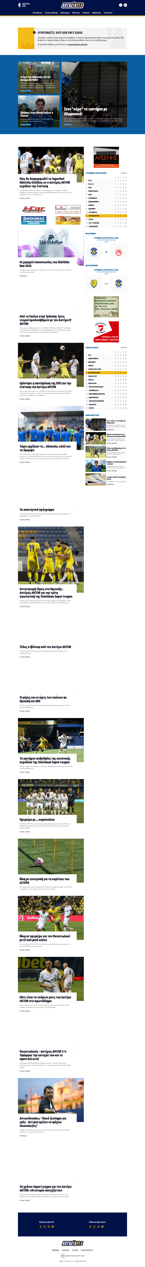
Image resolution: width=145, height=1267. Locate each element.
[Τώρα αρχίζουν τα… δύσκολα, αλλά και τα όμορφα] (51, 428)
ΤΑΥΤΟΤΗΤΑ (75, 1250)
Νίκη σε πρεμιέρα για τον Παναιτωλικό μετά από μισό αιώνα (45, 938)
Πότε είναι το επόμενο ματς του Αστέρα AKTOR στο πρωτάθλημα (45, 999)
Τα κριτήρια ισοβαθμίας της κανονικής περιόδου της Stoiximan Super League (45, 760)
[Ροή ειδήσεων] (120, 5)
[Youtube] (52, 1227)
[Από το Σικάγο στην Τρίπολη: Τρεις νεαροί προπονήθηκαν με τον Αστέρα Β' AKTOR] (51, 301)
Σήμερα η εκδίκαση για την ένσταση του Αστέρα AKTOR (116, 435)
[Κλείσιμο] (124, 30)
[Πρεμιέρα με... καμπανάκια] (51, 801)
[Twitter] (44, 1227)
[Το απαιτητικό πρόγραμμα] (51, 491)
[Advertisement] (33, 209)
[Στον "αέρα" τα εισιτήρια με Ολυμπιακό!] (96, 424)
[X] (94, 1227)
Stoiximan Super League (96, 173)
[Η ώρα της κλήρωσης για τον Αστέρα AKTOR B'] (96, 452)
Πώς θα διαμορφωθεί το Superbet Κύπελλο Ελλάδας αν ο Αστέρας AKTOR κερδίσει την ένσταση (45, 182)
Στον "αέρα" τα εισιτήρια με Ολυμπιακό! (85, 111)
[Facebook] (40, 1227)
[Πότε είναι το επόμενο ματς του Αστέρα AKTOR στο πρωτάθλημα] (51, 979)
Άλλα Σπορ (76, 13)
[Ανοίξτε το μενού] (125, 5)
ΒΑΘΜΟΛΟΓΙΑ (124, 173)
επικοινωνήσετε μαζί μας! (78, 44)
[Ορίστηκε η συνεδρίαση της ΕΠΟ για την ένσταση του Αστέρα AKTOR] (51, 365)
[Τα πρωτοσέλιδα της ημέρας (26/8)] (96, 479)
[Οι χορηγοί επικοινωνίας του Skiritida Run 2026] (51, 247)
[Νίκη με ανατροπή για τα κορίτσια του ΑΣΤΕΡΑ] (51, 860)
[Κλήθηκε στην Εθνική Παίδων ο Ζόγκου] (96, 466)
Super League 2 (92, 347)
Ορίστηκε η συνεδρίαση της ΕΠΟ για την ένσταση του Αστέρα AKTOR (45, 385)
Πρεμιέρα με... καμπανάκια (37, 820)
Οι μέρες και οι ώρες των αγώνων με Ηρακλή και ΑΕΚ (43, 699)
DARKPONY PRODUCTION (80, 1261)
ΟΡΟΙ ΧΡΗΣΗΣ (65, 1250)
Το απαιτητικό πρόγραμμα (37, 510)
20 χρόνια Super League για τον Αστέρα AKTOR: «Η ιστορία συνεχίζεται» (46, 1188)
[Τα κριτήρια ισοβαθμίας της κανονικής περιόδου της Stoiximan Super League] (51, 740)
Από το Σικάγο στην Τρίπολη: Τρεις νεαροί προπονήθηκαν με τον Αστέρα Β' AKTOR (46, 320)
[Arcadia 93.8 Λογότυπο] (72, 5)
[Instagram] (48, 1227)
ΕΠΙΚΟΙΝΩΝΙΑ (55, 1250)
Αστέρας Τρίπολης (51, 13)
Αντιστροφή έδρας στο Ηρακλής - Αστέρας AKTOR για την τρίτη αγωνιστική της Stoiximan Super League (46, 592)
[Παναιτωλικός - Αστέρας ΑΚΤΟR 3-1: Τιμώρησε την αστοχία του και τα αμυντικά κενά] (51, 1036)
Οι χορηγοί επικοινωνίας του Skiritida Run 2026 (44, 264)
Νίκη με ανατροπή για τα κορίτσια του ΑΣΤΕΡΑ (44, 881)
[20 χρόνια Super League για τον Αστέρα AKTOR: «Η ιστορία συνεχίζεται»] (51, 1166)
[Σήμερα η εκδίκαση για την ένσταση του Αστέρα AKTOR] (96, 438)
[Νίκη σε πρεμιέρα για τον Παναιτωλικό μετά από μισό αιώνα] (51, 918)
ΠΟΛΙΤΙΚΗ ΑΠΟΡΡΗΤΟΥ (87, 1250)
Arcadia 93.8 (108, 13)
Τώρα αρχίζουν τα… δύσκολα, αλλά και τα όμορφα (45, 448)
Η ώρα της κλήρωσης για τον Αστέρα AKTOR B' (35, 78)
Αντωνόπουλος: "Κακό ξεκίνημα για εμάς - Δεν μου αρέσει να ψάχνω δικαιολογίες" (43, 1122)
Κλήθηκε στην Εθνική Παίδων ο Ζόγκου (36, 114)
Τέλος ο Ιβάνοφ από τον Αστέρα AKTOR (45, 647)
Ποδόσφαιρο (65, 13)
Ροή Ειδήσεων (37, 13)
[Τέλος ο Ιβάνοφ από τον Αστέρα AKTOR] (51, 632)
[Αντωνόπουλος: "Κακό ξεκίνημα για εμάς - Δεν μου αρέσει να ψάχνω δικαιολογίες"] (51, 1100)
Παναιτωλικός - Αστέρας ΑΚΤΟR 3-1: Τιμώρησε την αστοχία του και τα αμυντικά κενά (43, 1055)
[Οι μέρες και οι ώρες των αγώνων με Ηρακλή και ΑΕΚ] (51, 682)
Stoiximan (85, 13)
